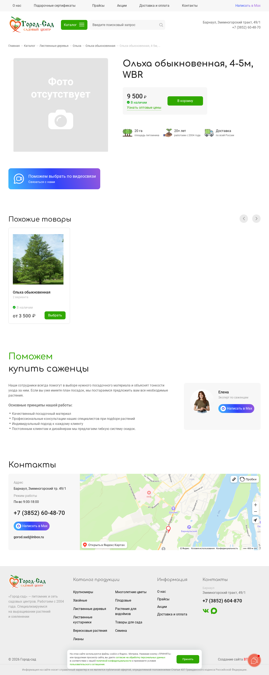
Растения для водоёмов (125, 611)
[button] (244, 218)
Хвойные (80, 600)
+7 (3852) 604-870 (222, 600)
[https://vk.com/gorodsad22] (206, 613)
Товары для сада (128, 622)
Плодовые (123, 600)
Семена (121, 631)
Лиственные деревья (89, 609)
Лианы (78, 639)
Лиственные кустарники (82, 619)
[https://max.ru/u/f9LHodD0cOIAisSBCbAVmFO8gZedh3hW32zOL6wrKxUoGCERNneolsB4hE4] (214, 613)
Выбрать (55, 315)
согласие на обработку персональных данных (140, 657)
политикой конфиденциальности (113, 660)
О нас (161, 592)
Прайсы (163, 599)
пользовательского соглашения (87, 664)
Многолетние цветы (130, 592)
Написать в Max (248, 6)
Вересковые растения (90, 631)
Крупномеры (83, 592)
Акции (162, 607)
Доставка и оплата (172, 614)
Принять (187, 659)
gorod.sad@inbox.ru (29, 537)
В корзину (185, 101)
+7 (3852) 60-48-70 (246, 27)
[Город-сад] (31, 25)
